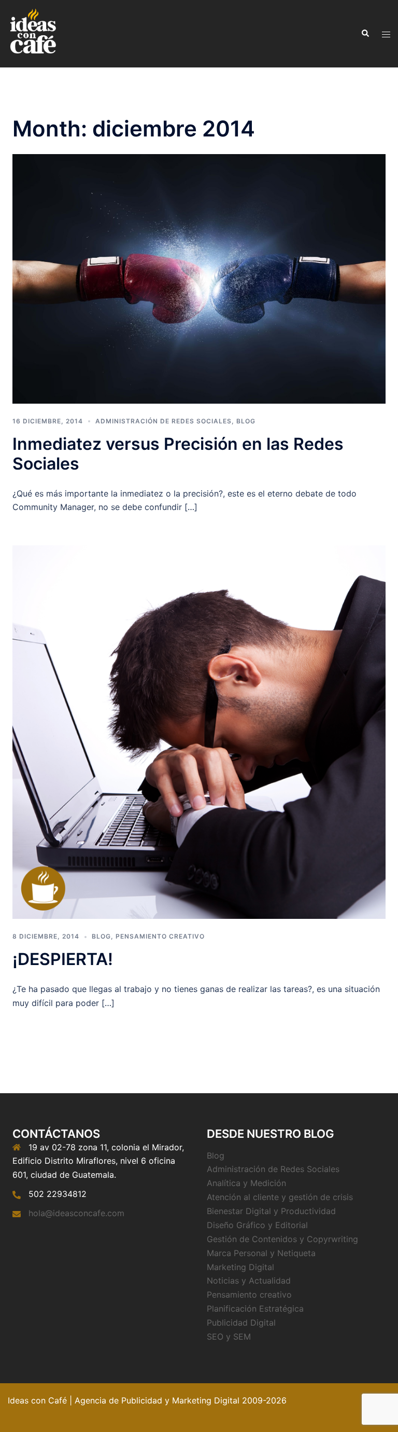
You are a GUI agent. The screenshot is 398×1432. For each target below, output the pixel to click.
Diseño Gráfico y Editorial (257, 1225)
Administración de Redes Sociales (163, 421)
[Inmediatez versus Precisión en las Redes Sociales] (199, 278)
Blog (245, 421)
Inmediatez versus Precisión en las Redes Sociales (178, 454)
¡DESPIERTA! (62, 959)
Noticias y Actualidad (249, 1280)
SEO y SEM (229, 1336)
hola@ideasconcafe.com (76, 1213)
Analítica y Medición (246, 1183)
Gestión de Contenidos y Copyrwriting (282, 1239)
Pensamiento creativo (160, 936)
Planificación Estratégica (255, 1308)
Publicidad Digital (241, 1322)
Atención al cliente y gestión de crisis (280, 1197)
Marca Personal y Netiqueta (261, 1253)
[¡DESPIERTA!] (199, 731)
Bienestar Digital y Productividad (271, 1211)
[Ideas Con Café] (32, 32)
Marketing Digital (240, 1267)
